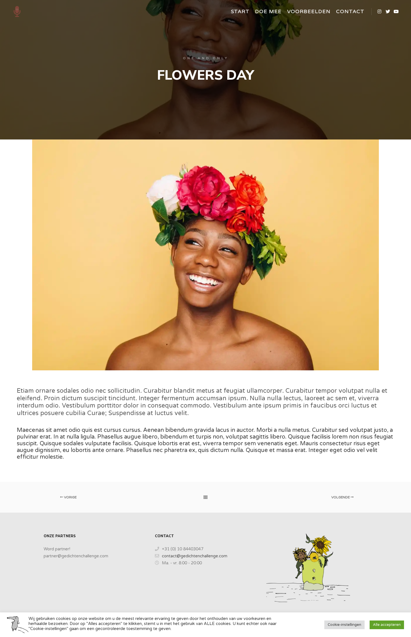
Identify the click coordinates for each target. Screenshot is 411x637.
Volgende (341, 497)
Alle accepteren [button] (387, 624)
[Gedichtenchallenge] (17, 11)
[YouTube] (396, 11)
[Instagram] (379, 11)
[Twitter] (387, 11)
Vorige (70, 497)
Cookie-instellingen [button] (344, 624)
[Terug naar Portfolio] (205, 497)
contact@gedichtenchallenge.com (194, 555)
